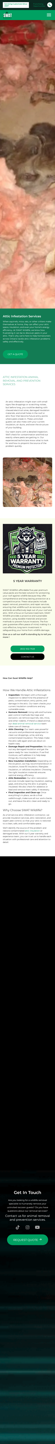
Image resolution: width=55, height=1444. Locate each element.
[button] (27, 649)
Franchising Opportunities (39, 5)
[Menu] (49, 15)
